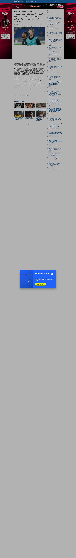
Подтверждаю (41, 284)
